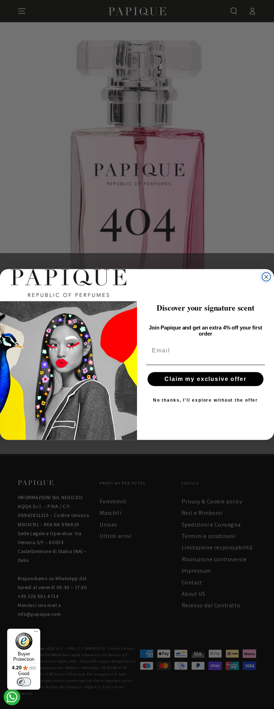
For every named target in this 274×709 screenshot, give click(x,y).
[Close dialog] (266, 277)
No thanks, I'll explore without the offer (205, 400)
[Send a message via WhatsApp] (12, 697)
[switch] (24, 682)
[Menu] (36, 633)
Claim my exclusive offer (205, 379)
